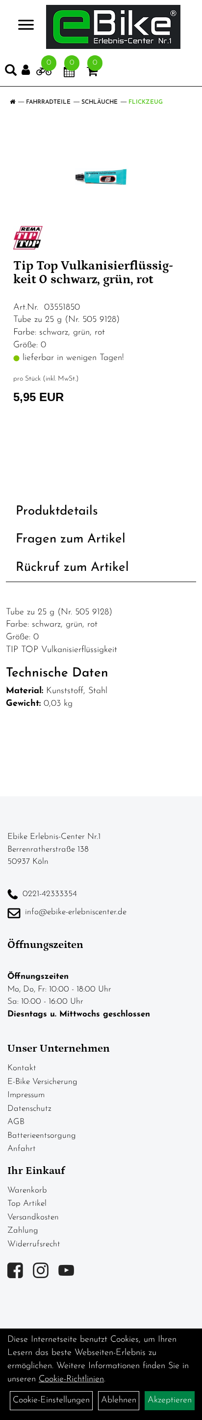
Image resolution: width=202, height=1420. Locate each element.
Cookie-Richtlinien (71, 1379)
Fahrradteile (48, 102)
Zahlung (22, 1230)
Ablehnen (118, 1400)
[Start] (12, 102)
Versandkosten (33, 1217)
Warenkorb (27, 1190)
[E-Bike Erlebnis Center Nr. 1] (113, 27)
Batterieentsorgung (41, 1135)
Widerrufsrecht (33, 1244)
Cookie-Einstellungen (51, 1400)
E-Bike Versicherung (42, 1082)
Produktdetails (57, 511)
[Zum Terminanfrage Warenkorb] (69, 73)
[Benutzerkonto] (29, 70)
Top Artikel (27, 1203)
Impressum (26, 1095)
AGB (16, 1122)
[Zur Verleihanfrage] (43, 73)
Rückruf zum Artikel (72, 567)
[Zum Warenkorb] (92, 73)
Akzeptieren (170, 1400)
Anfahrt (21, 1149)
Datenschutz (29, 1108)
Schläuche (99, 102)
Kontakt (21, 1068)
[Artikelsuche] (11, 72)
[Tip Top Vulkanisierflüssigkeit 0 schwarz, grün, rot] (101, 176)
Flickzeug (145, 102)
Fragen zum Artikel (71, 539)
